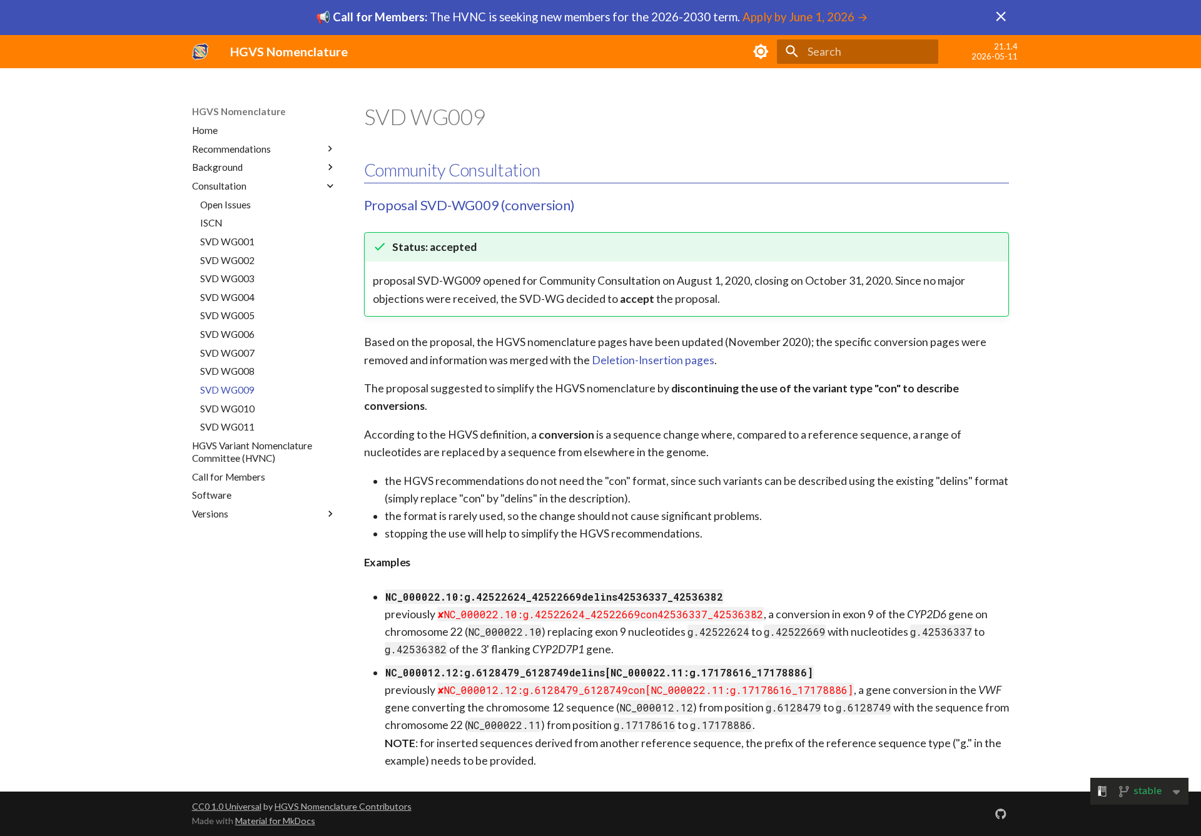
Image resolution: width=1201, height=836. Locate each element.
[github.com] (1001, 814)
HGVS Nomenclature (239, 111)
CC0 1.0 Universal (226, 806)
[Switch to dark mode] (760, 51)
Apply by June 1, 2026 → (805, 17)
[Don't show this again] (1001, 16)
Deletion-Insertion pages (653, 360)
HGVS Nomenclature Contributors (343, 806)
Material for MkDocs (275, 820)
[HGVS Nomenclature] (200, 51)
